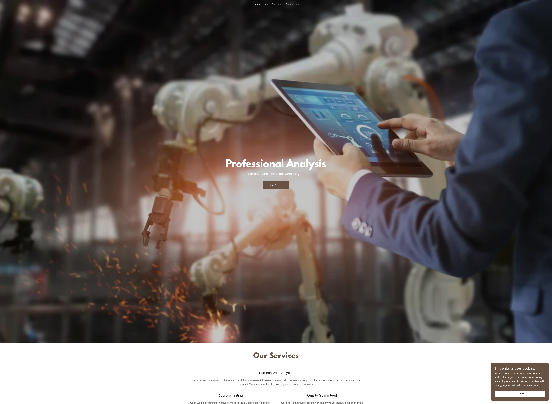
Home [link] (256, 4)
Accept (519, 393)
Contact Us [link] (273, 4)
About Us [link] (292, 4)
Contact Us (276, 185)
